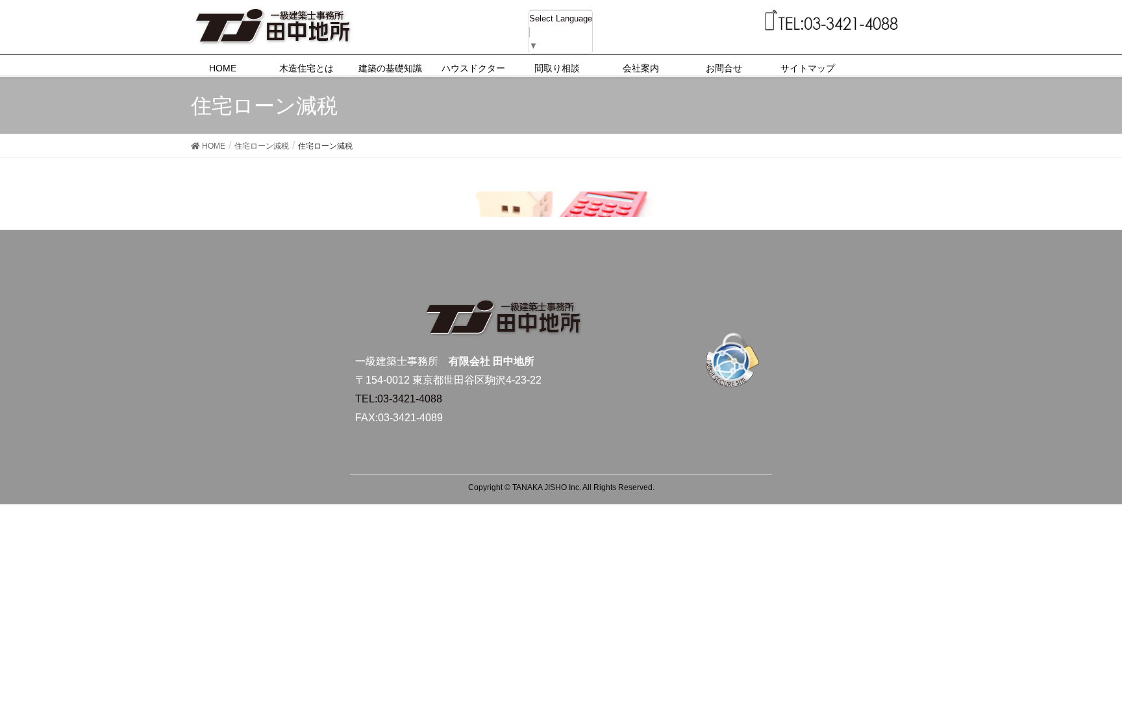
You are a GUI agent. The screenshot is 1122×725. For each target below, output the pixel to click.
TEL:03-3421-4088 (398, 398)
